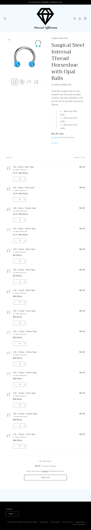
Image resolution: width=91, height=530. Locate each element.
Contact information (79, 524)
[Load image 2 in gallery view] (22, 82)
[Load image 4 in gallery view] (36, 82)
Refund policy (44, 522)
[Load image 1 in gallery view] (15, 82)
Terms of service (67, 522)
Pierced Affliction (18, 522)
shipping (45, 471)
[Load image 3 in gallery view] (29, 82)
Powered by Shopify (30, 522)
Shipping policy (80, 522)
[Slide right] (43, 82)
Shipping (54, 137)
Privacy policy (55, 522)
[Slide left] (8, 82)
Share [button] (56, 143)
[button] (5, 18)
